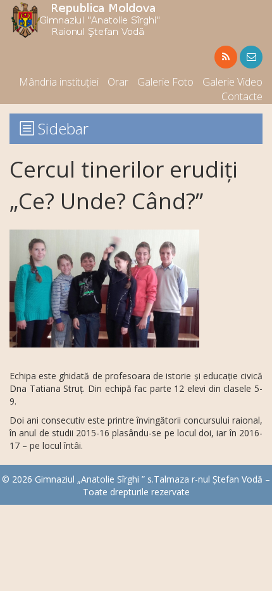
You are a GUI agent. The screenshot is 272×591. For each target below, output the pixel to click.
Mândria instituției (59, 82)
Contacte (242, 96)
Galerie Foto (165, 82)
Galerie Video (232, 82)
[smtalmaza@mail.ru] (251, 57)
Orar (118, 82)
